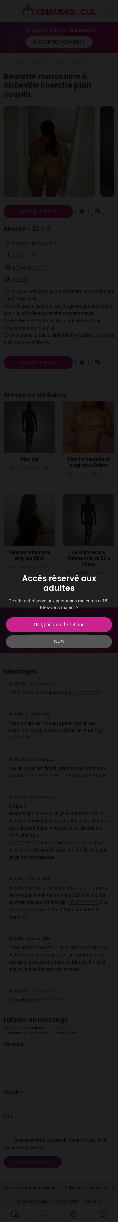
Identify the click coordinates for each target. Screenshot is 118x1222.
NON (59, 641)
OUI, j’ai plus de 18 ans (59, 624)
